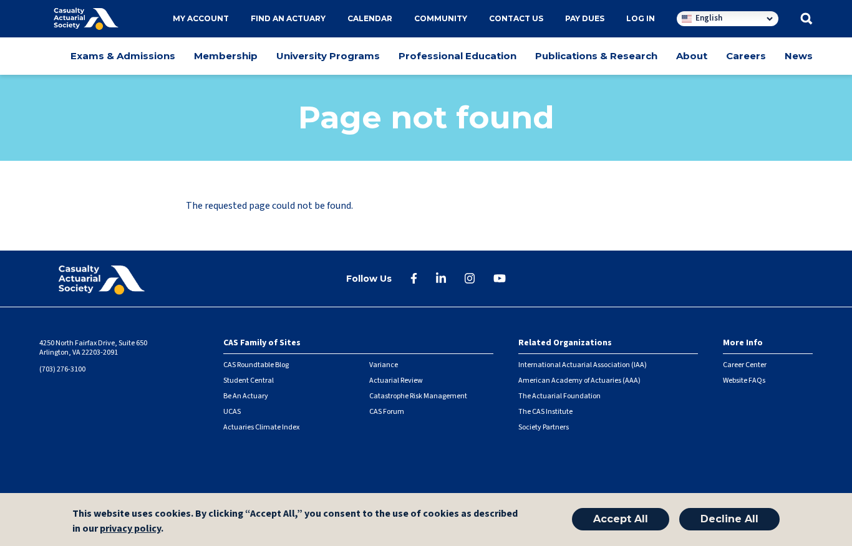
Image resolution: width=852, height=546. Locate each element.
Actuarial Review (396, 380)
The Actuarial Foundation (559, 396)
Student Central (248, 380)
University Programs (328, 56)
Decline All (729, 519)
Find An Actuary (288, 18)
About (691, 56)
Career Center (745, 365)
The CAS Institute (545, 411)
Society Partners (543, 427)
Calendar (369, 18)
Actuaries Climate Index (261, 427)
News (799, 56)
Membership (226, 56)
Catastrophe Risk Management (418, 396)
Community (440, 18)
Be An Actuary (245, 396)
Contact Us (516, 18)
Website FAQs (744, 380)
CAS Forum (386, 411)
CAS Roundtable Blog (256, 365)
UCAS (232, 411)
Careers (746, 56)
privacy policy (130, 528)
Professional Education (457, 56)
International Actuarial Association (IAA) (582, 365)
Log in (640, 18)
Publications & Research (596, 56)
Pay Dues (584, 18)
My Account (201, 18)
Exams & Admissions (122, 56)
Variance (383, 365)
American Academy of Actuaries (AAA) (579, 380)
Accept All (620, 519)
